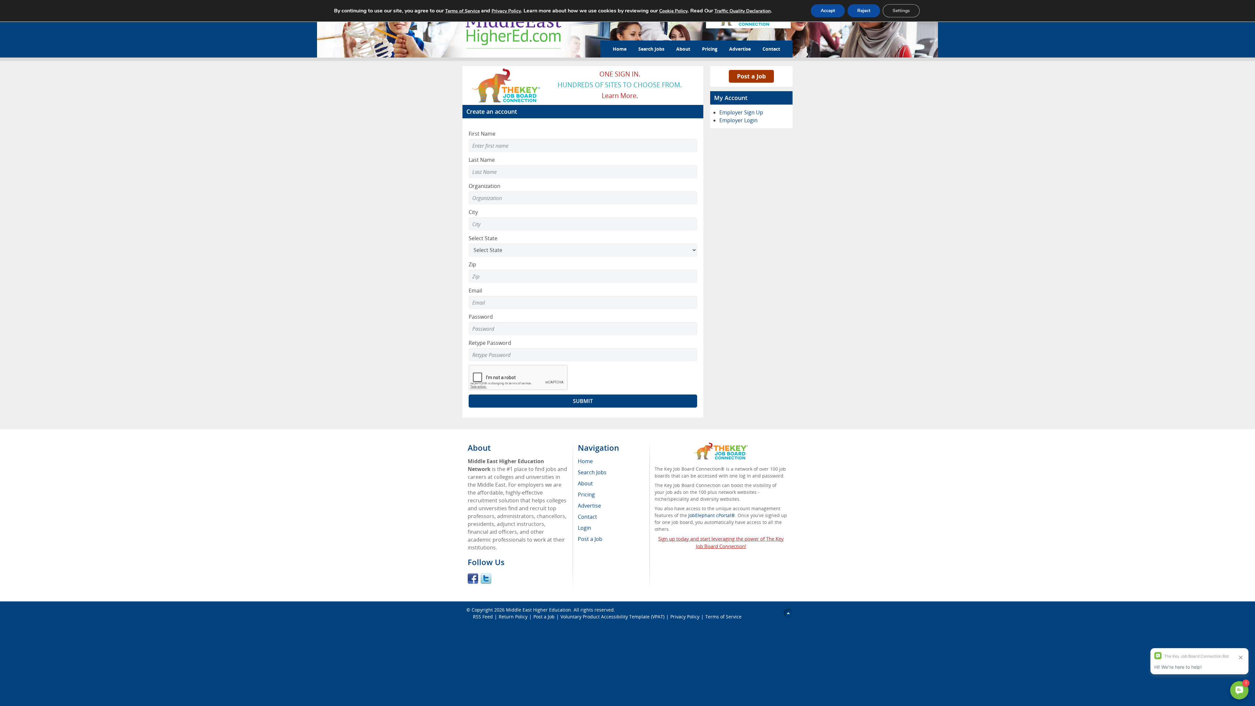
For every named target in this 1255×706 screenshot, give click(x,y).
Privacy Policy (684, 617)
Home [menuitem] (585, 461)
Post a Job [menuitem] (590, 539)
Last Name (482, 159)
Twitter (486, 578)
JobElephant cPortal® (711, 515)
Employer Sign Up (741, 112)
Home (620, 49)
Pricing (709, 49)
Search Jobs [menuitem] (592, 472)
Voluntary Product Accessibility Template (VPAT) (612, 617)
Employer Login (738, 120)
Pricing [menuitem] (586, 494)
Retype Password (490, 342)
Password (481, 316)
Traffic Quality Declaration (742, 11)
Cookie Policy (673, 11)
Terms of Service (723, 617)
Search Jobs (651, 49)
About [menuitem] (585, 483)
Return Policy (513, 617)
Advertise (740, 49)
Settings (901, 11)
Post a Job (751, 76)
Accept (828, 11)
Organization (484, 186)
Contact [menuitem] (587, 516)
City (473, 212)
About (683, 49)
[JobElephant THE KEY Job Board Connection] (506, 70)
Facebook (473, 578)
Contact (771, 49)
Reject (863, 11)
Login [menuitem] (584, 527)
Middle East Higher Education (538, 610)
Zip (472, 264)
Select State (483, 238)
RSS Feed (483, 617)
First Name (482, 133)
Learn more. (620, 95)
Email (475, 290)
